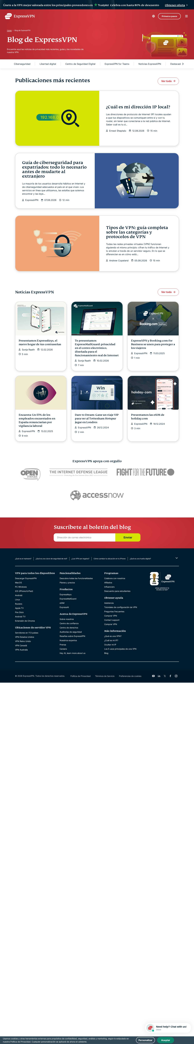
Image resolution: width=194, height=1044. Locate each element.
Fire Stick (19, 612)
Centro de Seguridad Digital (80, 63)
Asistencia (109, 603)
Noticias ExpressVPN (149, 63)
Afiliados (108, 582)
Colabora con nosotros (114, 578)
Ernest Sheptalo (117, 131)
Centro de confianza (69, 623)
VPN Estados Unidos (24, 637)
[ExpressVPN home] (20, 16)
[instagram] (176, 676)
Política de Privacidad (80, 676)
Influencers (109, 587)
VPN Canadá (21, 645)
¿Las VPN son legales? (80, 559)
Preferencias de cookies (130, 676)
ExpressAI (64, 607)
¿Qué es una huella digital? (140, 559)
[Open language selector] (153, 16)
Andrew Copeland (119, 260)
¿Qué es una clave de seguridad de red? (51, 559)
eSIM (62, 603)
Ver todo (166, 81)
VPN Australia (21, 649)
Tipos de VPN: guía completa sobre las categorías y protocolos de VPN (137, 232)
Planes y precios (67, 582)
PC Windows (21, 587)
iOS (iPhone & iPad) (24, 591)
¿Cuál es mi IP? (111, 640)
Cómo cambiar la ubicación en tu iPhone (110, 559)
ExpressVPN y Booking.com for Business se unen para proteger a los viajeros (153, 344)
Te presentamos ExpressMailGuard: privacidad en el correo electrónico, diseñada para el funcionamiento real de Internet (97, 348)
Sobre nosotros (67, 619)
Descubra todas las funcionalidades (76, 578)
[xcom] (165, 676)
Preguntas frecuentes (114, 611)
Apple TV (19, 608)
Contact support (111, 620)
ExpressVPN (31, 200)
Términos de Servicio (104, 676)
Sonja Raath (28, 349)
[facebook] (170, 676)
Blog (106, 653)
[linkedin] (159, 676)
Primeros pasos (169, 16)
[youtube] (153, 676)
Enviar (128, 537)
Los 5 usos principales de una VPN (120, 649)
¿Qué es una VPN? (112, 636)
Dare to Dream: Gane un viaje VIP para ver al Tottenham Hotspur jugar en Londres (97, 418)
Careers (63, 649)
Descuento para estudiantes (117, 591)
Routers (18, 604)
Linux (17, 599)
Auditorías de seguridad (71, 632)
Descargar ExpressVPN (26, 578)
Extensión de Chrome (25, 621)
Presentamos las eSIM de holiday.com (147, 416)
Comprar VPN (110, 616)
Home (9, 30)
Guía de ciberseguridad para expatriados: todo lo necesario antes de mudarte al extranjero (54, 169)
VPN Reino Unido (23, 641)
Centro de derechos (69, 627)
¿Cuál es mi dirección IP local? (138, 107)
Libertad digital (48, 63)
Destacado (176, 63)
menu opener (186, 16)
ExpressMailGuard (68, 599)
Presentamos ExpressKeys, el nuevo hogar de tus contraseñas (40, 342)
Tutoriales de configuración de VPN (120, 607)
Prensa (63, 644)
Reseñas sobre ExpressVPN (72, 636)
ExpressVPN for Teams (117, 63)
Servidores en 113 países (26, 632)
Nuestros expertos (68, 640)
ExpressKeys (65, 594)
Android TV (20, 616)
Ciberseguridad (22, 63)
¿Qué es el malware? (23, 559)
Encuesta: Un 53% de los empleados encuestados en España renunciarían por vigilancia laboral (37, 420)
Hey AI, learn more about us (72, 653)
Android (18, 595)
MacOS (18, 582)
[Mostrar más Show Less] (176, 558)
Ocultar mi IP (110, 644)
